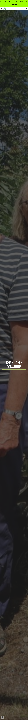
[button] (1, 8)
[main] (14, 365)
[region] (14, 3)
